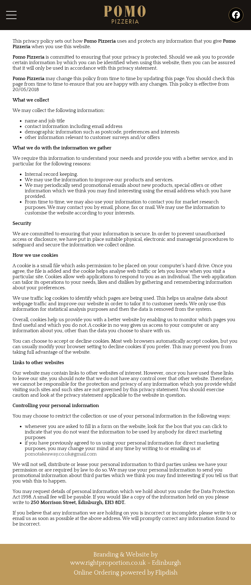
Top (236, 570)
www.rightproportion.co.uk (108, 563)
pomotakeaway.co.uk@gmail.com (61, 454)
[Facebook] (236, 15)
